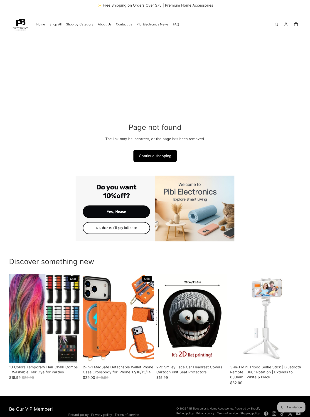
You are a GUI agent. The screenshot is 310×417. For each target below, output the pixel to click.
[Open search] (276, 24)
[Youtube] (298, 413)
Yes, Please (116, 212)
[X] (290, 413)
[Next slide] (73, 318)
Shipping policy (250, 413)
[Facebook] (266, 413)
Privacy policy (101, 415)
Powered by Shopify (247, 408)
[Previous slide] (16, 318)
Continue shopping (155, 156)
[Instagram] (274, 413)
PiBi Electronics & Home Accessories (210, 408)
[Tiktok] (282, 413)
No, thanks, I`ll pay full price (116, 228)
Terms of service (127, 415)
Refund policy (78, 415)
